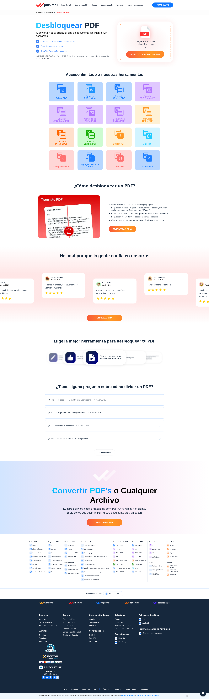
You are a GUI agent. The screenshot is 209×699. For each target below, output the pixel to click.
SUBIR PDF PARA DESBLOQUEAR (145, 54)
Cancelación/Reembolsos (73, 632)
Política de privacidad (128, 695)
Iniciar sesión (163, 5)
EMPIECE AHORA (104, 318)
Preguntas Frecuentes (71, 619)
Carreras (42, 619)
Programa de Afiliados (48, 625)
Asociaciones (94, 619)
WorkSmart (43, 641)
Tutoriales (43, 638)
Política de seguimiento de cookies (148, 695)
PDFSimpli (39, 12)
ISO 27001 (93, 641)
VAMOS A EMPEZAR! (104, 522)
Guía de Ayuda (69, 622)
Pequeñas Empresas (123, 625)
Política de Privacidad (69, 689)
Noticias (42, 635)
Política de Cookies (89, 689)
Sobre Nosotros (45, 622)
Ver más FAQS (104, 452)
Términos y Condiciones (111, 689)
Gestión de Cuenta (70, 635)
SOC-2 (92, 635)
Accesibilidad (94, 625)
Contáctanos (68, 625)
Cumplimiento (130, 689)
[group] (104, 357)
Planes (117, 619)
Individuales (119, 622)
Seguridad (144, 689)
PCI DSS (92, 638)
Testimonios (94, 622)
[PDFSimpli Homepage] (47, 5)
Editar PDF (49, 12)
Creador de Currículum (124, 629)
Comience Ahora (122, 229)
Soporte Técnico (69, 629)
